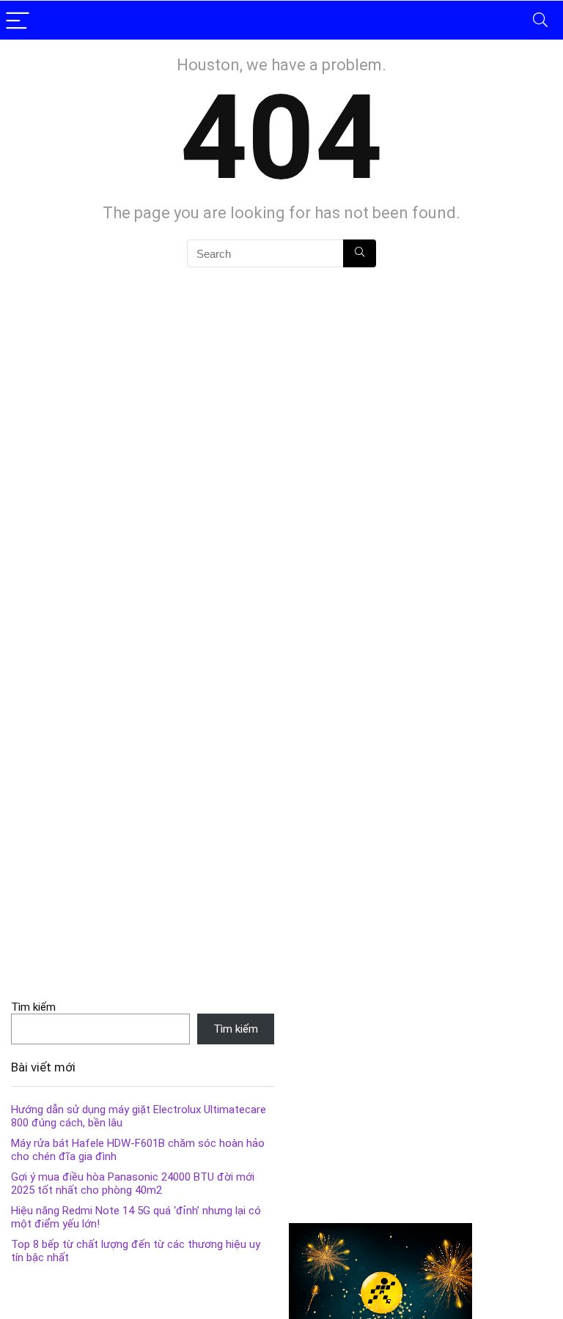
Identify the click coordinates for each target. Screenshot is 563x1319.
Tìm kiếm (33, 1007)
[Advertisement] (420, 1102)
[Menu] (17, 20)
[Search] (540, 20)
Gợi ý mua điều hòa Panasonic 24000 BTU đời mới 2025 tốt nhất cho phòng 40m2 (132, 1183)
